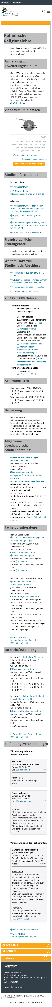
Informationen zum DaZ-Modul (26, 291)
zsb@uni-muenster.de (23, 472)
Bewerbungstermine (28, 329)
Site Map (6, 996)
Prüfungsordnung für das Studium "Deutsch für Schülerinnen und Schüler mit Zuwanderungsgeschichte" (27, 209)
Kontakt (10, 951)
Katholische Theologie (33, 657)
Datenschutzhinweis (36, 996)
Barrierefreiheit (10, 998)
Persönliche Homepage (23, 556)
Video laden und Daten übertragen (29, 164)
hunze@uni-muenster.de (24, 553)
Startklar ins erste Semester (25, 930)
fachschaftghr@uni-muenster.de (28, 711)
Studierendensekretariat (30, 344)
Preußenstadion (25, 770)
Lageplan (17, 475)
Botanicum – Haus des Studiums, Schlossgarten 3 (25, 979)
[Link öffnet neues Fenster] (28, 125)
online (39, 323)
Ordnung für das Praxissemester (27, 233)
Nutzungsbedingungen (35, 159)
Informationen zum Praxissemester (28, 287)
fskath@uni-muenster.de (24, 669)
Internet (25, 919)
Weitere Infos (19, 103)
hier (43, 434)
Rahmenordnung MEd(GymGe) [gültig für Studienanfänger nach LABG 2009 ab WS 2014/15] (28, 225)
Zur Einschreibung (27, 374)
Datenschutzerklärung (26, 155)
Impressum (18, 996)
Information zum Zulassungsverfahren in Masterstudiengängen (27, 350)
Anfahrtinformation (33, 475)
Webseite (22, 562)
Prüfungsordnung (20, 187)
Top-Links (11, 945)
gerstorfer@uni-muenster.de (26, 597)
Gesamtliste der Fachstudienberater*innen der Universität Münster (24, 640)
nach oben (9, 958)
